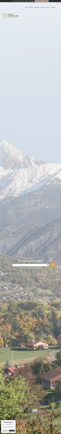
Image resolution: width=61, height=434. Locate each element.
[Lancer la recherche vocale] (53, 264)
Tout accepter (11, 430)
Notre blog (53, 7)
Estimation (43, 7)
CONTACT (48, 7)
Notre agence (36, 7)
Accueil (26, 7)
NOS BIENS (31, 7)
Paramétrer (5, 430)
